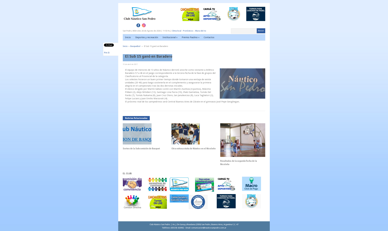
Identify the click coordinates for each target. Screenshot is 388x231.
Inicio (128, 37)
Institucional (170, 37)
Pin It (107, 52)
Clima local (176, 31)
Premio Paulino (190, 37)
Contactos (209, 37)
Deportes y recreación (146, 37)
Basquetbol (135, 46)
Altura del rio (200, 31)
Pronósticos (188, 31)
